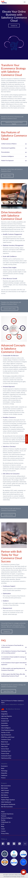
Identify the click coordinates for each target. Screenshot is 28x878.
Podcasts (3, 816)
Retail (2, 768)
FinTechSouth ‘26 (5, 822)
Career (3, 828)
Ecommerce (4, 766)
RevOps (3, 820)
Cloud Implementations (7, 730)
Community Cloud (6, 755)
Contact (3, 831)
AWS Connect (5, 790)
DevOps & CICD (5, 732)
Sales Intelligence (5, 728)
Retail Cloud (4, 741)
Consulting (4, 711)
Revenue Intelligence (6, 818)
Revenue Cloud (5, 744)
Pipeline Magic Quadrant (8, 799)
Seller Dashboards (6, 802)
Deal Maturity (5, 797)
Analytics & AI (5, 721)
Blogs (2, 826)
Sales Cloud (4, 746)
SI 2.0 (2, 824)
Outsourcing (4, 718)
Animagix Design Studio (17, 876)
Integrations (4, 714)
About (3, 811)
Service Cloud (5, 748)
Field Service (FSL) (6, 758)
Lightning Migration (6, 716)
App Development (6, 734)
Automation (4, 723)
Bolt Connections (6, 785)
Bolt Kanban (4, 788)
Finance (3, 777)
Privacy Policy (5, 833)
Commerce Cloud (6, 739)
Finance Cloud (5, 753)
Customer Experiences (7, 814)
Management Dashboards (8, 804)
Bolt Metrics (4, 795)
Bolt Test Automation (7, 806)
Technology (4, 770)
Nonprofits (4, 773)
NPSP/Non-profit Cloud (7, 737)
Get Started (26, 439)
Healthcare (4, 775)
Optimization (4, 725)
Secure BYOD (5, 792)
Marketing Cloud (5, 751)
